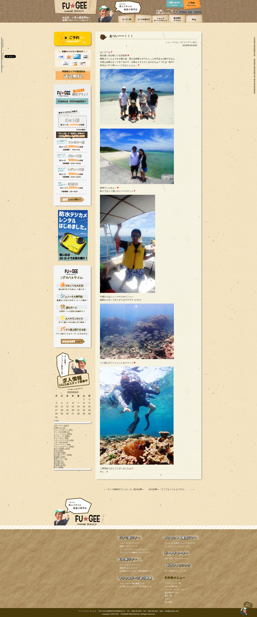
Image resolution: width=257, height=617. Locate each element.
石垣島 (57, 465)
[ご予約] (191, 5)
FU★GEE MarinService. (130, 614)
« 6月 (56, 421)
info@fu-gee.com (172, 611)
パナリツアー (60, 440)
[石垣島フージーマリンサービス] (76, 14)
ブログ (167, 599)
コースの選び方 (171, 586)
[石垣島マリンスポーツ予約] (73, 46)
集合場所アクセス (172, 593)
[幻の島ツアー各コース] (136, 562)
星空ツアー (59, 459)
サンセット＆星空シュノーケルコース (180, 543)
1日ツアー (58, 426)
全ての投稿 (59, 449)
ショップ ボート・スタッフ (176, 589)
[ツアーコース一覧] (126, 22)
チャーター (59, 438)
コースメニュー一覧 (173, 583)
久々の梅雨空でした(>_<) (119, 489)
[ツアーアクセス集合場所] (177, 22)
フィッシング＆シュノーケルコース (134, 549)
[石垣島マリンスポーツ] (136, 581)
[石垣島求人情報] (73, 390)
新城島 (57, 457)
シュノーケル (60, 434)
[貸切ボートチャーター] (181, 556)
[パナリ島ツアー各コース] (136, 541)
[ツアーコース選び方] (143, 22)
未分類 (57, 461)
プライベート (60, 444)
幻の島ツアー (60, 455)
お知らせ (58, 428)
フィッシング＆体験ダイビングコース (135, 552)
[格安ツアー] (72, 199)
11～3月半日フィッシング (175, 571)
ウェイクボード (61, 430)
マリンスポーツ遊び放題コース (132, 583)
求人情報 (168, 602)
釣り (56, 467)
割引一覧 (168, 596)
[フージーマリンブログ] (194, 22)
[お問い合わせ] (174, 5)
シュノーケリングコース (129, 543)
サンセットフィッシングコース (177, 546)
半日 (56, 451)
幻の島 (57, 453)
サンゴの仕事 (60, 432)
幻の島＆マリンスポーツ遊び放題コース (136, 571)
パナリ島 (58, 442)
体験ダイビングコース (128, 546)
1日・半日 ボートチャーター (177, 559)
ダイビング (59, 436)
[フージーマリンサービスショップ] (160, 22)
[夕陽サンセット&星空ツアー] (181, 541)
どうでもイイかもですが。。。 (175, 489)
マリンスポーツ (61, 446)
